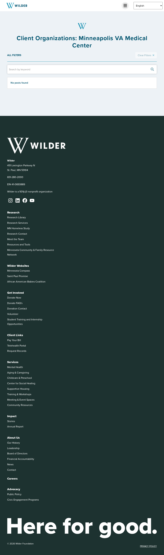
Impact (11, 416)
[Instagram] (10, 200)
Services (12, 362)
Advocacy (13, 489)
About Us (13, 438)
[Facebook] (25, 200)
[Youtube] (32, 200)
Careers (12, 479)
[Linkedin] (17, 200)
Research (13, 212)
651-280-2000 (15, 177)
